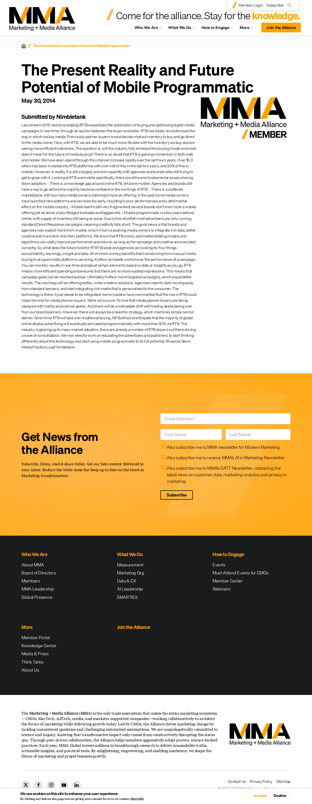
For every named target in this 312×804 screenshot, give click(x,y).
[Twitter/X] (25, 785)
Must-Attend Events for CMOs (240, 572)
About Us (30, 669)
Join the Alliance (281, 27)
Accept (260, 795)
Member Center (228, 580)
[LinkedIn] (76, 785)
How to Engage (216, 27)
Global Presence (36, 597)
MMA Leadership (37, 588)
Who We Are (146, 27)
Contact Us (237, 781)
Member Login (250, 5)
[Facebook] (38, 785)
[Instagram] (51, 785)
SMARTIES (127, 597)
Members (30, 580)
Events (219, 564)
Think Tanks (32, 661)
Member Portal (35, 637)
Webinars (221, 588)
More (249, 28)
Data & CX (126, 580)
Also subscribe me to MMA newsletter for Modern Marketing (223, 447)
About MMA (32, 564)
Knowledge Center (39, 645)
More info (137, 799)
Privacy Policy (261, 781)
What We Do (179, 27)
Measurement (130, 564)
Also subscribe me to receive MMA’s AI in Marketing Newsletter (225, 457)
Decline (279, 795)
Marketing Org (130, 572)
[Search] (290, 5)
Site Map (283, 781)
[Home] (23, 46)
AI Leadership (130, 588)
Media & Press (35, 653)
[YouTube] (63, 785)
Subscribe (275, 5)
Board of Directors (38, 572)
